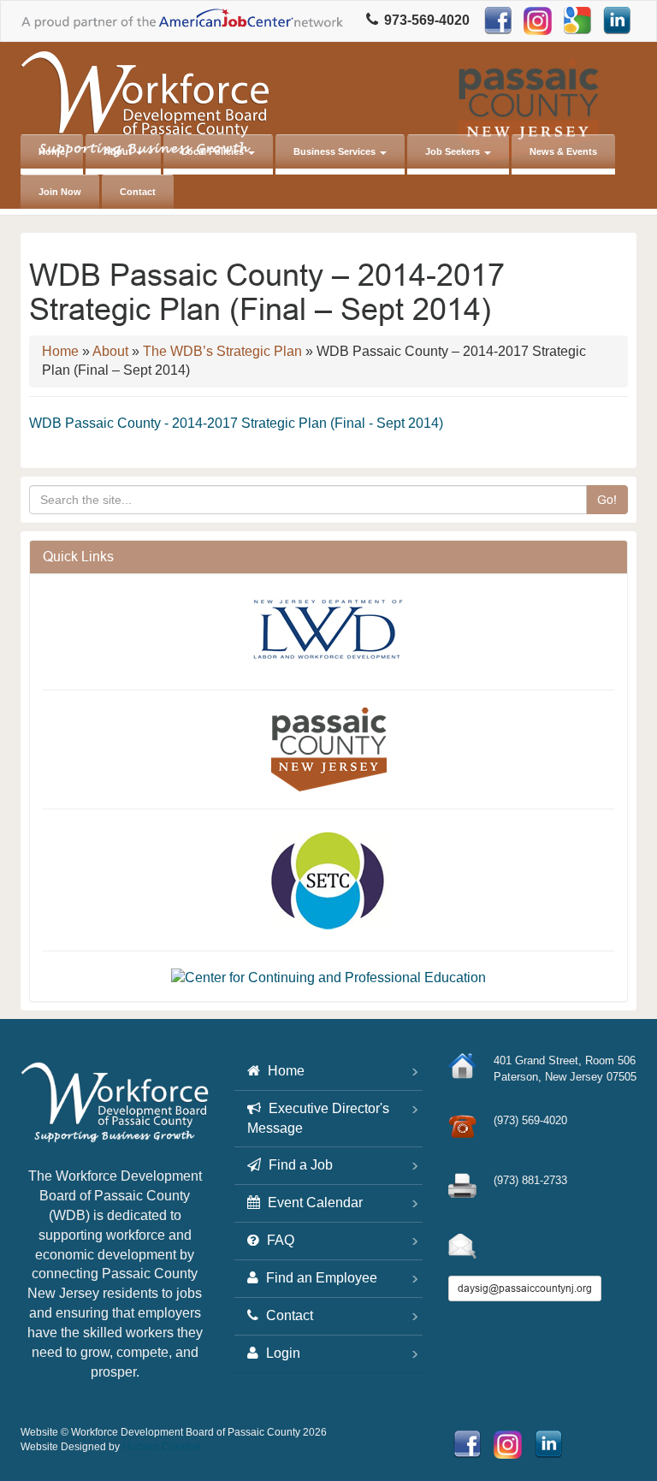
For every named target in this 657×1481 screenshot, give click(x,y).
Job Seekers (453, 151)
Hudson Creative (161, 1447)
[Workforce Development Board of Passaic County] (115, 1109)
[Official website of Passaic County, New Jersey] (329, 748)
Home (51, 151)
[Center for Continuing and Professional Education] (328, 977)
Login (281, 1353)
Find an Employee (320, 1278)
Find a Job (299, 1165)
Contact (138, 192)
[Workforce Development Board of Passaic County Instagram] (538, 21)
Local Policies (213, 151)
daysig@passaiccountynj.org (525, 1288)
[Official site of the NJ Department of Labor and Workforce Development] (328, 628)
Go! (607, 500)
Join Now (59, 192)
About (119, 151)
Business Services (335, 151)
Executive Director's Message (318, 1118)
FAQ (278, 1240)
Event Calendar (313, 1202)
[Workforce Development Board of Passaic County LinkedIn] (616, 20)
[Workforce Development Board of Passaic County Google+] (577, 20)
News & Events (563, 151)
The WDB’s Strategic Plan (222, 351)
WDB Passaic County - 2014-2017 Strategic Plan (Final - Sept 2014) (236, 423)
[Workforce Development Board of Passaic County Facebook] (498, 20)
